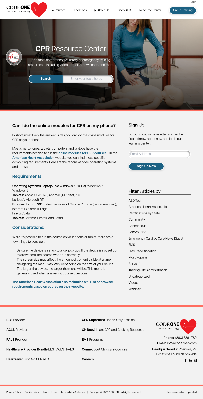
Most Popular (138, 257)
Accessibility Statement (73, 392)
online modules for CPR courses (82, 153)
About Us (103, 10)
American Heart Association (33, 158)
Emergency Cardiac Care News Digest (156, 239)
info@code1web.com (177, 343)
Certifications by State (144, 213)
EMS (132, 245)
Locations (80, 10)
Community (137, 219)
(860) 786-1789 (180, 338)
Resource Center (150, 10)
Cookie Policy (32, 392)
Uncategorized (139, 276)
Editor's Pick (137, 232)
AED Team (136, 201)
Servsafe (135, 264)
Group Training (183, 10)
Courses (60, 10)
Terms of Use (50, 392)
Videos (134, 283)
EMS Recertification (142, 251)
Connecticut (137, 226)
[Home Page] (26, 9)
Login (193, 2)
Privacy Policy (13, 392)
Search (45, 79)
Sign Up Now (146, 166)
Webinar (135, 289)
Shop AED (124, 10)
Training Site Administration (148, 270)
